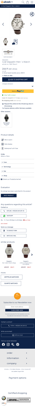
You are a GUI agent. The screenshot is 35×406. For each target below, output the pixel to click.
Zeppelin (9, 261)
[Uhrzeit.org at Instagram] (8, 344)
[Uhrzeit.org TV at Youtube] (13, 344)
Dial (5, 171)
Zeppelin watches (11, 277)
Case (5, 162)
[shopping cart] (27, 2)
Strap (5, 175)
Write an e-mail (11, 236)
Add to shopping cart (19, 79)
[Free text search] (23, 2)
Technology (7, 167)
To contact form (11, 230)
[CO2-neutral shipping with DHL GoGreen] (19, 400)
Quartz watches (11, 283)
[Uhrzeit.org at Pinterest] (17, 344)
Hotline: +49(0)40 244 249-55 (15, 211)
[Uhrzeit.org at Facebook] (3, 344)
